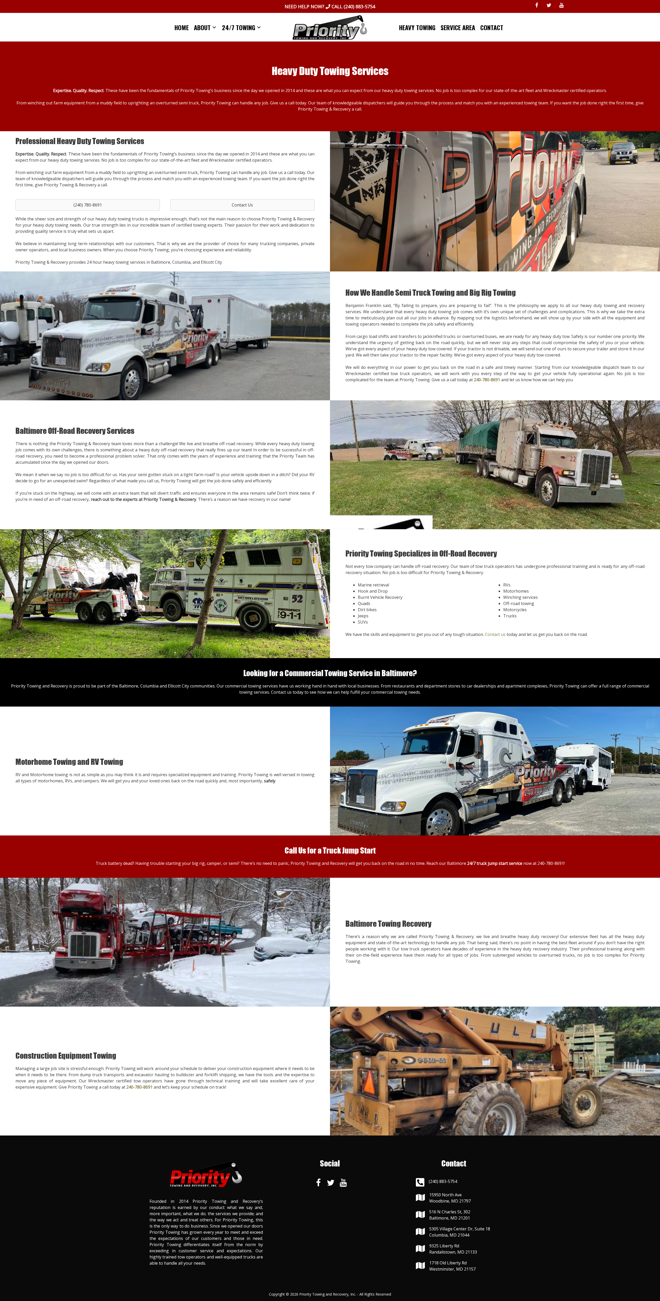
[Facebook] (536, 5)
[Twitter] (549, 5)
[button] (87, 205)
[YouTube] (561, 5)
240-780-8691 (551, 863)
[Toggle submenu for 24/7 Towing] (259, 27)
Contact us (495, 634)
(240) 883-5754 (359, 6)
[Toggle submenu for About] (214, 27)
